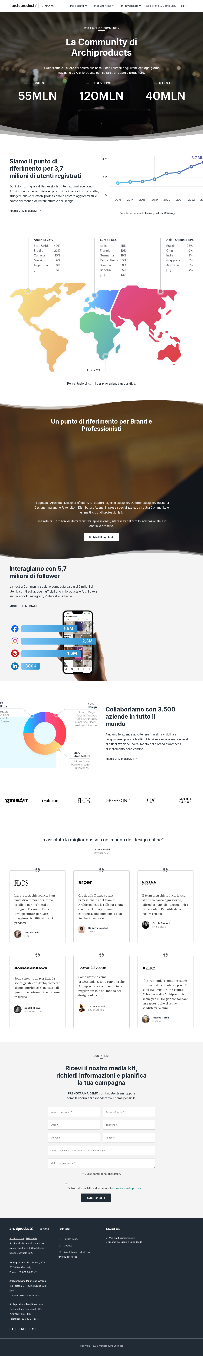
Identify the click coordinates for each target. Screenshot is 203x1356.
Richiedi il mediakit (101, 537)
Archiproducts (17, 1243)
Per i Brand (77, 5)
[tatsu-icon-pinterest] (32, 1329)
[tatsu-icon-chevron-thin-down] (101, 123)
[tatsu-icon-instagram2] (23, 1329)
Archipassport (17, 1238)
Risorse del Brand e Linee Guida (125, 1242)
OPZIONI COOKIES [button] (67, 1257)
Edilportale (31, 1238)
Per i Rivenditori (128, 5)
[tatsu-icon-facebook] (13, 1329)
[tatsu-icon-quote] (37, 869)
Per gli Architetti (101, 5)
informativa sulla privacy (126, 1188)
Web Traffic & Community (161, 5)
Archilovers (32, 1243)
